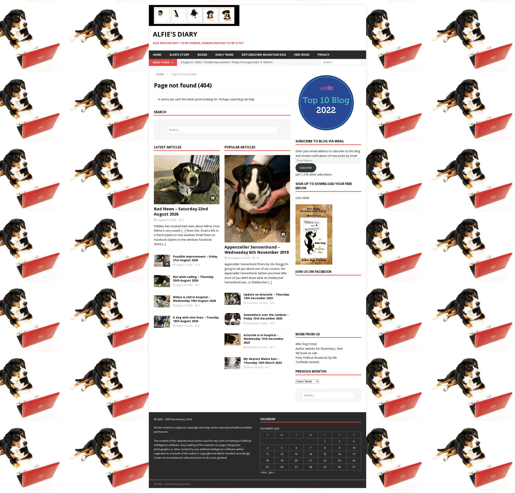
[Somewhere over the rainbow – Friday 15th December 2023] (233, 319)
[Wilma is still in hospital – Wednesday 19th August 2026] (162, 301)
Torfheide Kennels (307, 362)
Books (202, 54)
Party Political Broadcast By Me (316, 357)
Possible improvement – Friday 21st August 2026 (195, 258)
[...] (164, 244)
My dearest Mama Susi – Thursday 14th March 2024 (263, 360)
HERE (305, 198)
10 (257, 258)
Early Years (224, 54)
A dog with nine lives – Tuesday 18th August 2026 (196, 319)
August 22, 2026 (167, 220)
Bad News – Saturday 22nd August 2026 (181, 211)
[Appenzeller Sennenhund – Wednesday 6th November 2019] (257, 198)
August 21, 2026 (184, 264)
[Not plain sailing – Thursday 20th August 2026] (162, 281)
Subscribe (306, 167)
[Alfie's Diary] (194, 24)
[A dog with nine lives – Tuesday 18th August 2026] (162, 322)
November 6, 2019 (239, 258)
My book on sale (306, 353)
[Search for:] (341, 62)
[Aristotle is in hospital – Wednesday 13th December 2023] (233, 339)
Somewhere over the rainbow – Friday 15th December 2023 (266, 316)
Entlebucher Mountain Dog (264, 54)
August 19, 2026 (184, 305)
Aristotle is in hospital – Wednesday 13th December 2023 (263, 338)
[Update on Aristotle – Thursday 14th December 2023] (233, 299)
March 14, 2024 (255, 367)
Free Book (301, 54)
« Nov (263, 472)
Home (157, 54)
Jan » (271, 472)
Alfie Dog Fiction (306, 344)
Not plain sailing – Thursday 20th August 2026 (193, 278)
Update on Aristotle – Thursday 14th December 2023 (266, 296)
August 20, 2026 (184, 285)
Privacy (323, 54)
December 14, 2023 (257, 302)
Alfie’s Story (179, 54)
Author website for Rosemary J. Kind (319, 348)
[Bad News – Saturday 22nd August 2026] (187, 179)
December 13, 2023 (257, 347)
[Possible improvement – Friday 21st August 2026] (162, 261)
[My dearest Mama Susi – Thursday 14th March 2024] (233, 363)
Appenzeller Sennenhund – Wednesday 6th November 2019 (257, 249)
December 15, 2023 (257, 323)
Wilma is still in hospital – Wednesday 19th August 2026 (194, 299)
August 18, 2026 (184, 325)
